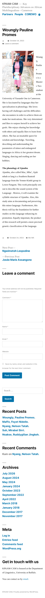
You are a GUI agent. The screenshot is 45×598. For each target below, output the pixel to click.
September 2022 (13, 494)
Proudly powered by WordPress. (25, 592)
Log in (6, 535)
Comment (6, 298)
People (19, 14)
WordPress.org (11, 548)
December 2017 (12, 511)
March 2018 (9, 503)
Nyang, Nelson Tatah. (15, 426)
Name (5, 327)
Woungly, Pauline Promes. (18, 417)
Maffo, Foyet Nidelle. (15, 421)
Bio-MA (31, 238)
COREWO (30, 14)
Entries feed (10, 539)
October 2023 (11, 490)
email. (26, 579)
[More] (39, 14)
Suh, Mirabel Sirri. (13, 430)
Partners (7, 14)
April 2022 (9, 499)
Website (5, 352)
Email (5, 339)
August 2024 (10, 477)
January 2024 (11, 486)
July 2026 (8, 473)
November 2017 (12, 516)
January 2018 (10, 507)
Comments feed (12, 544)
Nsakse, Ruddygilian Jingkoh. (20, 434)
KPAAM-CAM (10, 3)
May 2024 (8, 482)
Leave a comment (12, 44)
